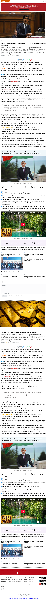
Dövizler (25, 579)
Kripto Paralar (26, 582)
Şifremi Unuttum (4, 589)
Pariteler (25, 584)
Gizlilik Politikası (19, 598)
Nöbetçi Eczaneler (12, 581)
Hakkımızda (11, 598)
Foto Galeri (31, 577)
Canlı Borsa (18, 577)
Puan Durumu (18, 581)
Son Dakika (10, 582)
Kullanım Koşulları (31, 598)
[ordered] (16, 295)
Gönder (4, 295)
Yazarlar (31, 581)
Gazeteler (31, 582)
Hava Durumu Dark (4, 577)
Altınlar (25, 577)
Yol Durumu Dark (4, 579)
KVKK (27, 598)
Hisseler (25, 581)
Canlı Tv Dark (10, 577)
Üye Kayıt (2, 588)
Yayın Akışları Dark (11, 579)
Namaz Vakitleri (19, 579)
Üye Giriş (2, 586)
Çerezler (23, 598)
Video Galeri (31, 579)
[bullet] (18, 295)
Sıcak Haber (31, 584)
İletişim (14, 598)
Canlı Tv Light (3, 581)
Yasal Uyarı (36, 598)
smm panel (18, 584)
